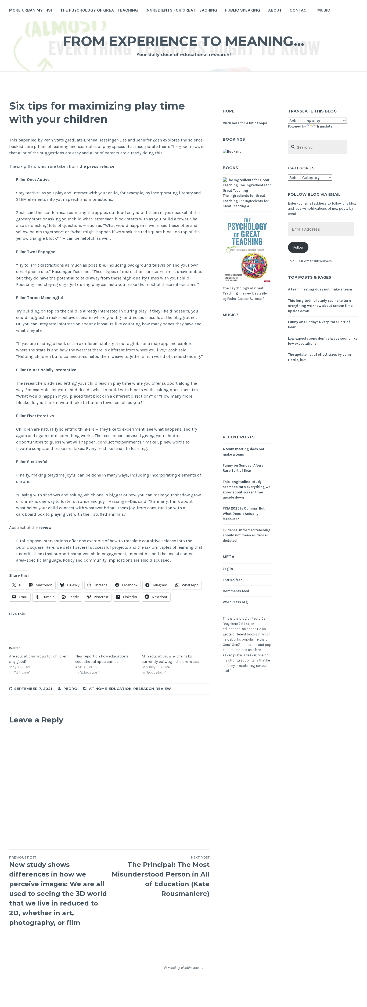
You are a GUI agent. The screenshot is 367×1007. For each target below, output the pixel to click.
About (275, 10)
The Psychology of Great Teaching (99, 10)
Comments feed (236, 591)
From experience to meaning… (183, 41)
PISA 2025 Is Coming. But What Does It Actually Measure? (244, 513)
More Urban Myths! (30, 10)
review (45, 527)
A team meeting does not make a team (320, 289)
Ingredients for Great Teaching (181, 10)
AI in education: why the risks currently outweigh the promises (170, 659)
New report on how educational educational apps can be (102, 659)
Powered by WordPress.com (183, 968)
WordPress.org (235, 602)
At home (98, 688)
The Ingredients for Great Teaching (244, 198)
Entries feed (233, 580)
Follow (298, 247)
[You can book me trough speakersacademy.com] (232, 152)
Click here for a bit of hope (245, 123)
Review (163, 688)
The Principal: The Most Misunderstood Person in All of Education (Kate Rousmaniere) (161, 876)
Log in (228, 569)
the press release (96, 166)
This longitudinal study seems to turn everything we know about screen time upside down (320, 306)
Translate (324, 126)
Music (323, 10)
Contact (299, 10)
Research (143, 688)
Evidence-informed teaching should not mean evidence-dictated (247, 535)
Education (120, 688)
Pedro (70, 688)
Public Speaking (242, 10)
